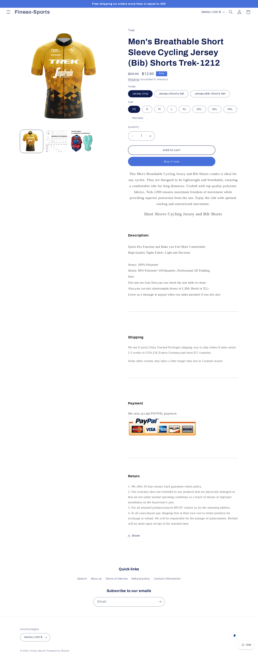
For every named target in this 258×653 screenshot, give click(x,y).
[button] (8, 12)
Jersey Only (140, 93)
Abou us (96, 579)
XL (184, 109)
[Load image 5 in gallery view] (81, 141)
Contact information (167, 579)
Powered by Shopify (58, 651)
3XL (214, 109)
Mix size (139, 119)
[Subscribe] (160, 601)
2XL (199, 109)
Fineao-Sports (38, 651)
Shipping (133, 79)
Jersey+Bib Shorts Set (210, 93)
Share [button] (136, 535)
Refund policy (140, 579)
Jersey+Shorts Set (171, 93)
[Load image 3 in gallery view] (56, 141)
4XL (230, 109)
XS (134, 109)
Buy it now (172, 161)
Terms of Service (116, 579)
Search (82, 579)
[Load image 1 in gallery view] (31, 141)
